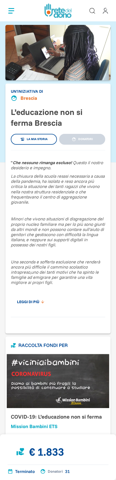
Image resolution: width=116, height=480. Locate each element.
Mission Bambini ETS (34, 426)
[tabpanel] (58, 231)
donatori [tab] (85, 139)
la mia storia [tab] (37, 139)
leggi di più (28, 301)
